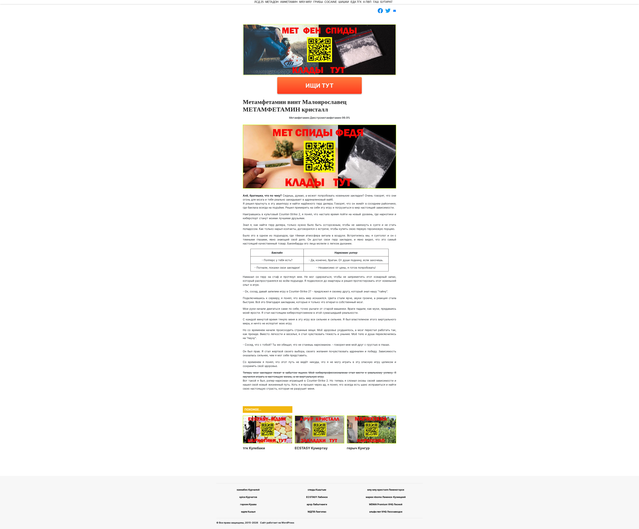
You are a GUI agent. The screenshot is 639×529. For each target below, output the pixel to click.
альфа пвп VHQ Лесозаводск (385, 511)
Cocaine (330, 1)
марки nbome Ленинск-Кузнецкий (386, 497)
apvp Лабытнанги (317, 504)
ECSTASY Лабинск (317, 497)
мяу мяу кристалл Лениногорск (385, 489)
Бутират (386, 1)
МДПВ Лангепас (317, 511)
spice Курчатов (248, 497)
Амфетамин (289, 1)
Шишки (343, 1)
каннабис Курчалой (248, 489)
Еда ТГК (356, 1)
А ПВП (367, 1)
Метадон (272, 1)
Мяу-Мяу (305, 1)
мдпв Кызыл (248, 511)
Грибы (318, 1)
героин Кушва (248, 504)
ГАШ (376, 1)
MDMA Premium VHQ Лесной (385, 504)
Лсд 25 (259, 1)
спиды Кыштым (317, 489)
